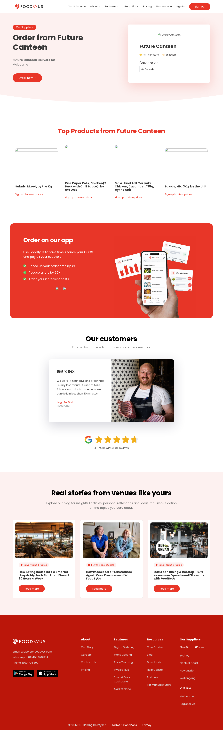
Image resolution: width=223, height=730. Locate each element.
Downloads (154, 662)
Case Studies (155, 647)
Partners (152, 677)
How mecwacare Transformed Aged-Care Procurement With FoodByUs (109, 575)
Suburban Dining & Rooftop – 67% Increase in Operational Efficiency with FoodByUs (179, 575)
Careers (86, 655)
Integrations (130, 6)
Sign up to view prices (29, 194)
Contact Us (88, 662)
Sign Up (200, 6)
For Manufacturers (159, 685)
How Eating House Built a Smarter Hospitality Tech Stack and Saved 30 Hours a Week (44, 575)
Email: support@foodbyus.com (32, 652)
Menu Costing (123, 655)
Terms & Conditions (125, 725)
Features (110, 6)
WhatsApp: (20, 657)
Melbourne (187, 696)
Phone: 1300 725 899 (25, 663)
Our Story (87, 647)
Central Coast (189, 663)
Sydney (184, 655)
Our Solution (75, 6)
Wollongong (187, 678)
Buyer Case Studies (35, 565)
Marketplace (122, 689)
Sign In (180, 6)
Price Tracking (123, 662)
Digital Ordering (124, 647)
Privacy (146, 725)
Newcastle (186, 670)
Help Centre (155, 670)
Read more (31, 589)
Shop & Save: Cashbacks (122, 679)
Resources (163, 6)
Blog (150, 655)
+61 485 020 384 (38, 657)
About (94, 6)
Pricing (147, 6)
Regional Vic (188, 704)
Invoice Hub (121, 670)
